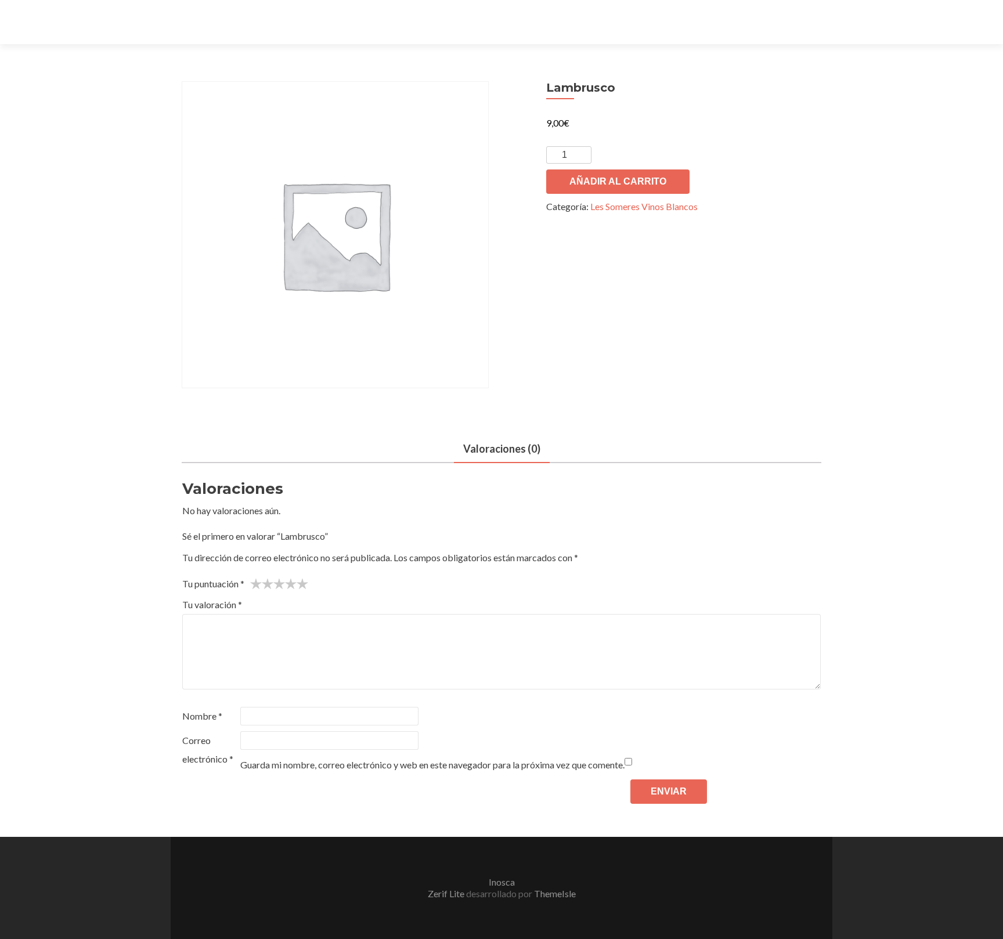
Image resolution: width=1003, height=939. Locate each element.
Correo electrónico (207, 749)
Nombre (202, 715)
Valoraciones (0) (501, 448)
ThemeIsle (555, 893)
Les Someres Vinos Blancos (644, 206)
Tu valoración (212, 604)
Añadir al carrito (617, 181)
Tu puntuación (213, 583)
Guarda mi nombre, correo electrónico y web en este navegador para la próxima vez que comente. (432, 764)
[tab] (502, 449)
